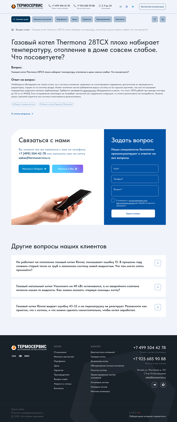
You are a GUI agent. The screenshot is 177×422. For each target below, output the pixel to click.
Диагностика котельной (103, 352)
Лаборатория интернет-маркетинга (147, 416)
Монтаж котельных (100, 391)
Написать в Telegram (32, 168)
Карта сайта (17, 409)
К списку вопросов (20, 113)
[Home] (27, 7)
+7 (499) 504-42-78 (32, 153)
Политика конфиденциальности (27, 412)
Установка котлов (100, 382)
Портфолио (62, 19)
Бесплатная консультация (152, 6)
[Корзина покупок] (163, 19)
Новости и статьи (62, 383)
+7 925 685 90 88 (86, 5)
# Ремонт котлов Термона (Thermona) (56, 104)
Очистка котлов (99, 370)
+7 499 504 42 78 (61, 5)
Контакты (120, 19)
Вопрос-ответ (23, 29)
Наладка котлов (99, 386)
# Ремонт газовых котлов (24, 104)
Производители (103, 19)
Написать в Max (66, 168)
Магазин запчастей (42, 19)
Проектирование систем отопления (103, 376)
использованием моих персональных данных (131, 201)
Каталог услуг (22, 19)
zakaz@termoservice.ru (34, 158)
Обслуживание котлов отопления (107, 365)
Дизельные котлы (99, 361)
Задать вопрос (133, 213)
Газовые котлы (98, 356)
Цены (74, 19)
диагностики (89, 90)
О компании (60, 352)
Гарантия (87, 19)
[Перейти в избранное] (155, 19)
